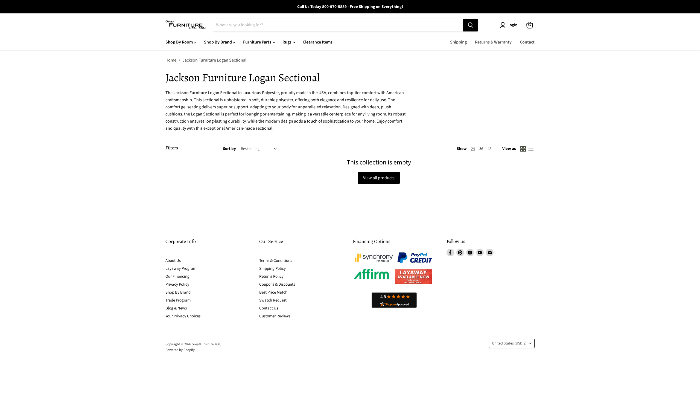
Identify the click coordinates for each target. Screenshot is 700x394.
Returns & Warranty (493, 42)
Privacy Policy (177, 284)
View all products (379, 178)
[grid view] (523, 149)
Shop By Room (179, 42)
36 (481, 149)
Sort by (229, 148)
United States (509, 343)
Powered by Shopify (180, 349)
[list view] (531, 149)
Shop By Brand (218, 42)
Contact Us (268, 308)
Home (170, 60)
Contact (527, 42)
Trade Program (178, 300)
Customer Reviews (274, 316)
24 (473, 149)
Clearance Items (317, 42)
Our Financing (177, 276)
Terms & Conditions (275, 260)
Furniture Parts (257, 42)
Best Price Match (273, 292)
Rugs (287, 42)
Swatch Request (273, 300)
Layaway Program (180, 268)
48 (489, 149)
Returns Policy (271, 276)
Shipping (458, 42)
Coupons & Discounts (277, 284)
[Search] (470, 25)
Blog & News (176, 308)
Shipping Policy (272, 268)
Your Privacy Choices (182, 316)
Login (512, 25)
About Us (173, 260)
